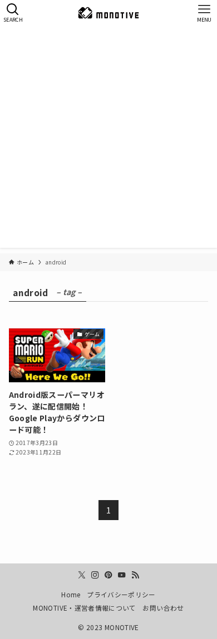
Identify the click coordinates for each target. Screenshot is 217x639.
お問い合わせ (163, 607)
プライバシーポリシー (121, 594)
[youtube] (122, 575)
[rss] (135, 575)
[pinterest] (108, 575)
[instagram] (95, 575)
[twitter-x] (82, 575)
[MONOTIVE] (108, 13)
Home (70, 594)
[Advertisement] (108, 139)
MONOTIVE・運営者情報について (84, 607)
